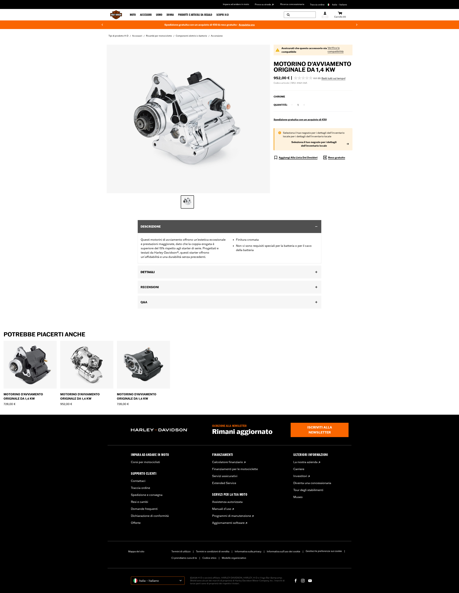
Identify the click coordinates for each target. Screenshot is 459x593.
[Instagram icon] (303, 580)
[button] (307, 78)
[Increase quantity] (304, 105)
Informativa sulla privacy (248, 551)
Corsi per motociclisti (145, 462)
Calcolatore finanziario (227, 462)
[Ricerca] (300, 14)
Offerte (136, 523)
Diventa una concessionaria (312, 483)
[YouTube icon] (310, 580)
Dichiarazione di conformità (150, 516)
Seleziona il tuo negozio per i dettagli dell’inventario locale (314, 143)
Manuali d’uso (221, 509)
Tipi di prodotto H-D (118, 35)
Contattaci (138, 481)
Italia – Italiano (339, 4)
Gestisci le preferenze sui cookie (324, 551)
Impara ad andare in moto (236, 4)
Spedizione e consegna (146, 495)
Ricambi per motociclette (159, 35)
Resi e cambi (139, 502)
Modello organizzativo (234, 557)
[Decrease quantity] (292, 105)
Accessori (137, 35)
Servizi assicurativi (224, 476)
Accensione (217, 35)
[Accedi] (325, 14)
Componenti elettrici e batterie (191, 35)
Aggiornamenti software (228, 523)
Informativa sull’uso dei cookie (283, 551)
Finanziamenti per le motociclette (235, 469)
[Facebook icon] (296, 580)
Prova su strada (263, 4)
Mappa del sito (136, 551)
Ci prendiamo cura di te (184, 557)
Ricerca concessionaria (292, 4)
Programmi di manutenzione (231, 516)
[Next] (357, 25)
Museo (298, 497)
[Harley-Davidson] (168, 429)
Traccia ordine (317, 4)
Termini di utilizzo (181, 551)
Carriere (298, 469)
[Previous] (102, 25)
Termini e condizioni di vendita (212, 551)
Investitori (300, 476)
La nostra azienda (305, 462)
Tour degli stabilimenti (308, 490)
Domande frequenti (144, 509)
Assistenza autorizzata (227, 502)
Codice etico (209, 557)
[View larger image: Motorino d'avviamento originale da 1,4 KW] (188, 118)
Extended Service (224, 483)
